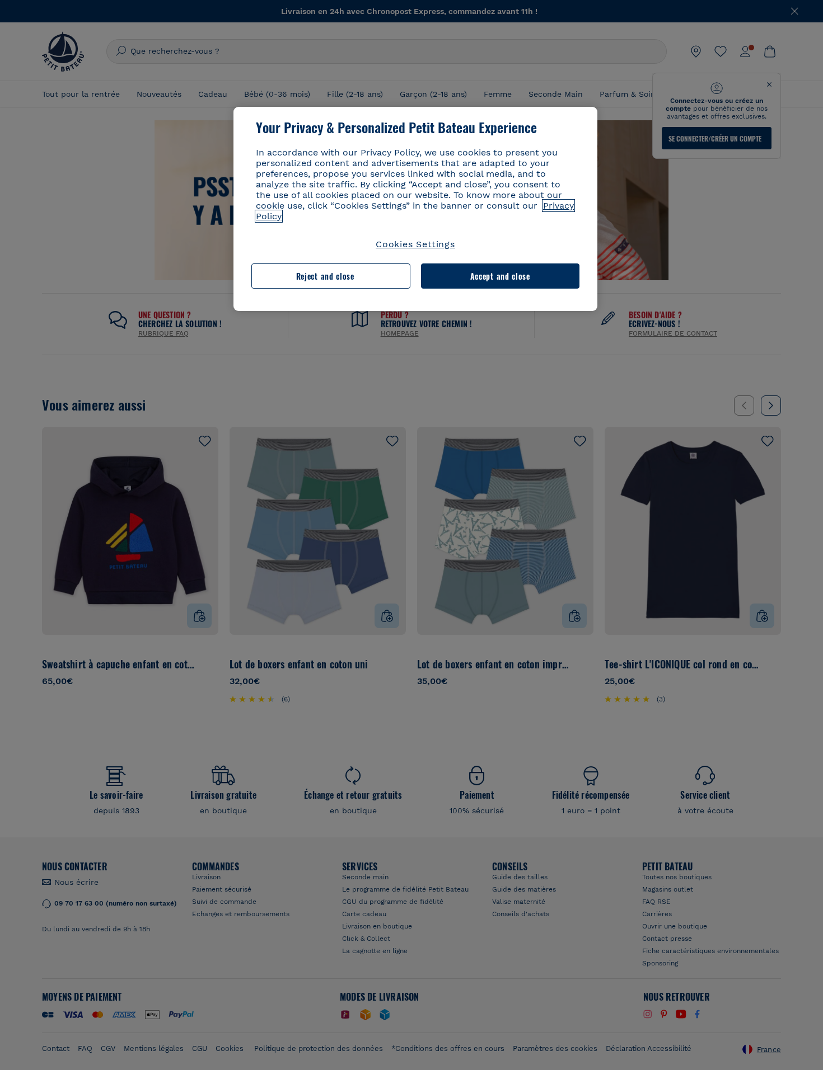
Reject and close (325, 276)
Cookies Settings (415, 244)
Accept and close (500, 276)
